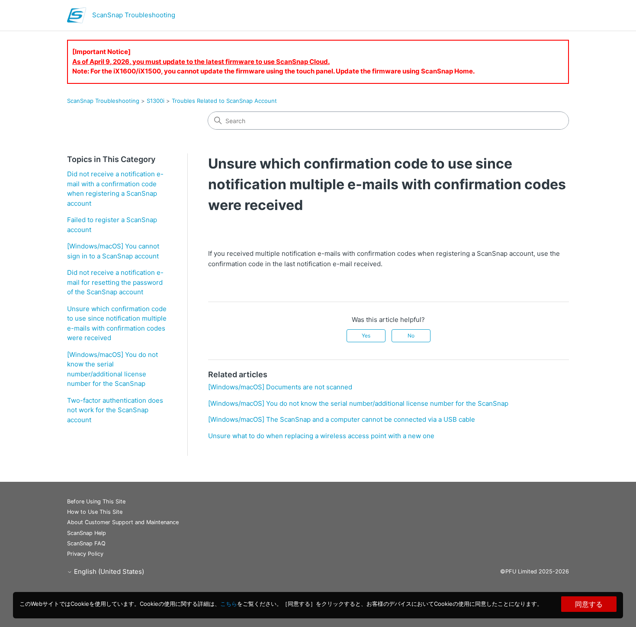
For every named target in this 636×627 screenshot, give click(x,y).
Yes (366, 335)
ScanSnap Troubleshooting (103, 100)
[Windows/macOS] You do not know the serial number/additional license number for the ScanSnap (112, 369)
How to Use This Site (94, 512)
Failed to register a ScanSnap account (112, 225)
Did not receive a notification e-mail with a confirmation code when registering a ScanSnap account (115, 188)
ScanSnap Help (86, 533)
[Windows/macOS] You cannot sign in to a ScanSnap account (113, 251)
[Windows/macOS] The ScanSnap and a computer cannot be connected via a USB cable (341, 419)
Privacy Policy (85, 554)
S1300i (155, 100)
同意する (589, 604)
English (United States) (108, 571)
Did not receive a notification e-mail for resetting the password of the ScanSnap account (115, 282)
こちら (228, 603)
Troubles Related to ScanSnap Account (224, 100)
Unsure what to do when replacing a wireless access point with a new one (321, 436)
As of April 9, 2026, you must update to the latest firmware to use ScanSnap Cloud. (201, 61)
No (411, 335)
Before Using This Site (96, 501)
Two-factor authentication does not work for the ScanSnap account (115, 410)
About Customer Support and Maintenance (123, 522)
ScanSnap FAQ (86, 543)
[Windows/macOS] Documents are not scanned (280, 387)
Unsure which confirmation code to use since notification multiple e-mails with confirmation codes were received (117, 323)
